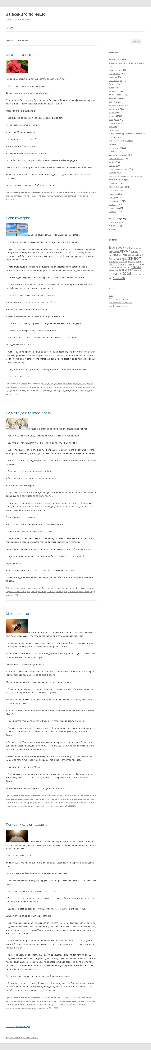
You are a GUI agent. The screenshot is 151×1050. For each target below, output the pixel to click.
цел (35, 1008)
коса (79, 192)
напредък (90, 387)
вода (112, 251)
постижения (16, 1004)
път (128, 267)
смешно (112, 211)
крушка (90, 588)
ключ (83, 588)
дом (111, 258)
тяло (47, 806)
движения (46, 799)
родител (46, 195)
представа (27, 390)
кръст (34, 1001)
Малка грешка (17, 613)
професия (48, 802)
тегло (70, 195)
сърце (64, 195)
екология (113, 91)
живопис (113, 101)
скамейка (83, 802)
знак (13, 1001)
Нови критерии (18, 218)
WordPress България (118, 306)
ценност (42, 1008)
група (75, 383)
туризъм (113, 225)
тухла (92, 390)
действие (80, 997)
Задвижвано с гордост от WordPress (22, 1037)
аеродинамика (49, 795)
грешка (37, 799)
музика (112, 162)
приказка (113, 194)
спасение (73, 591)
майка (85, 192)
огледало (63, 1001)
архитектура (115, 70)
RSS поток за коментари (120, 302)
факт (53, 806)
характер (22, 1008)
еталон (82, 383)
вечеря (58, 383)
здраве (112, 116)
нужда (9, 390)
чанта (82, 195)
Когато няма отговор (22, 54)
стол (81, 591)
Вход (111, 295)
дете (134, 255)
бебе (50, 997)
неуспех (10, 591)
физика (59, 806)
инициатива (12, 387)
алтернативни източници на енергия (126, 63)
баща (44, 383)
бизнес (112, 84)
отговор (17, 195)
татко (8, 1008)
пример (30, 802)
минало (41, 1001)
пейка (34, 591)
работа (37, 195)
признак (40, 1004)
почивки (17, 390)
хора (30, 1008)
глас (70, 383)
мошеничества (116, 158)
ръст (53, 195)
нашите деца (115, 172)
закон (55, 799)
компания (47, 387)
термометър (82, 390)
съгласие (81, 1004)
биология (69, 795)
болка (138, 248)
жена (123, 259)
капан (28, 1001)
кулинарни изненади (119, 140)
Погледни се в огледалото (26, 824)
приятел (37, 390)
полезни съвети (116, 186)
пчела (57, 802)
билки (111, 87)
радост (112, 270)
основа (17, 802)
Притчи (112, 197)
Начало (9, 28)
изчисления (63, 799)
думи (117, 258)
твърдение (27, 806)
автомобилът (115, 59)
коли (39, 387)
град (125, 254)
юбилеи (112, 229)
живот (90, 383)
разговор (45, 390)
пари (135, 264)
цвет (76, 195)
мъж (138, 261)
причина (42, 591)
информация (71, 192)
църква (140, 274)
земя (8, 1001)
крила (83, 799)
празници (113, 190)
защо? (112, 112)
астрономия (114, 73)
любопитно (114, 148)
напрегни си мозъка (118, 169)
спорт (111, 215)
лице (116, 262)
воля (65, 383)
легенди (112, 144)
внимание (86, 795)
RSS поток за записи (118, 299)
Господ (72, 997)
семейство (114, 208)
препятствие (29, 1004)
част (8, 595)
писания (83, 1001)
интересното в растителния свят (124, 133)
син (110, 274)
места (74, 387)
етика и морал (115, 94)
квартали (31, 387)
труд (92, 591)
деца (61, 192)
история (112, 137)
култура (66, 387)
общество (113, 183)
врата (117, 252)
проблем (122, 267)
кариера (22, 387)
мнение (81, 387)
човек (119, 277)
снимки (61, 1004)
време (125, 251)
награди (113, 165)
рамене (54, 390)
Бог (43, 588)
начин (49, 1001)
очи (24, 195)
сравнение (16, 806)
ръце (61, 390)
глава (56, 588)
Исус (78, 588)
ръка (118, 269)
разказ (23, 192)
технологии (114, 218)
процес (48, 1004)
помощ (30, 195)
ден (129, 255)
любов (123, 261)
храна (134, 274)
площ (23, 802)
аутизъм (113, 77)
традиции (113, 222)
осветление (20, 591)
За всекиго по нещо (25, 14)
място (113, 264)
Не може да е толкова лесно (28, 412)
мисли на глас (115, 151)
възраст (46, 192)
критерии (57, 387)
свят (58, 195)
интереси (74, 799)
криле (89, 799)
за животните (115, 105)
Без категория (115, 80)
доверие (64, 588)
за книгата (114, 109)
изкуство (113, 123)
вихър (77, 795)
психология (114, 201)
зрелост (20, 1001)
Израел (112, 126)
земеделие (114, 119)
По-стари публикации (18, 1026)
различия (65, 802)
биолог (60, 795)
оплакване (73, 1001)
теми (42, 806)
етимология (114, 98)
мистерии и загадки (118, 155)
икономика (114, 130)
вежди (51, 383)
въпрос (54, 192)
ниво (55, 1001)
